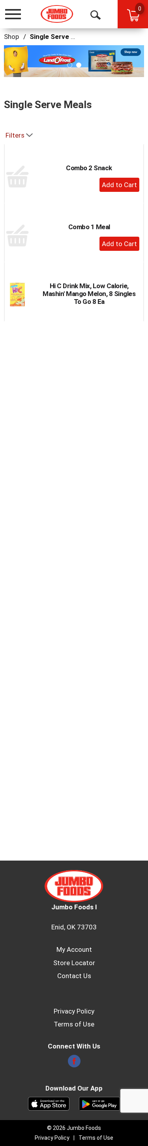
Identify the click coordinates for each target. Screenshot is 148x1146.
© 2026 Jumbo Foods (74, 1128)
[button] (74, 60)
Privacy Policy (74, 1011)
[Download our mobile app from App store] (48, 1103)
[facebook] (74, 1063)
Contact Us (74, 976)
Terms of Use (74, 1024)
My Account (74, 949)
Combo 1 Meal (89, 227)
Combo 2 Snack (89, 168)
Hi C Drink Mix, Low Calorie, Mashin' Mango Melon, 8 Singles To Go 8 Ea (89, 293)
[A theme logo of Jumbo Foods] (57, 14)
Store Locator (74, 963)
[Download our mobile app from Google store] (99, 1103)
